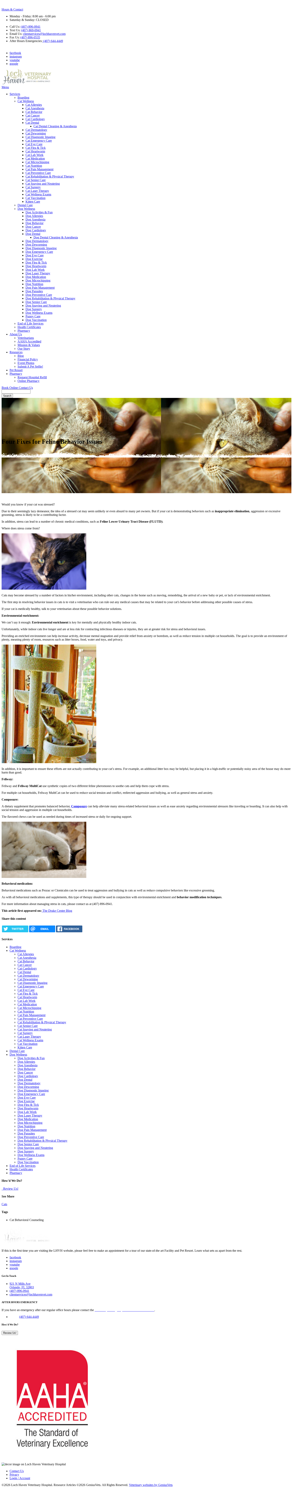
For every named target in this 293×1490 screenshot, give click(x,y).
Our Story (24, 348)
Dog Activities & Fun (39, 212)
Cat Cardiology (35, 119)
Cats (4, 1204)
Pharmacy (24, 330)
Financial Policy (28, 359)
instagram (16, 56)
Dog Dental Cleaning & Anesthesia (55, 237)
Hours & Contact (12, 9)
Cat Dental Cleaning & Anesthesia (55, 126)
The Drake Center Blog (57, 910)
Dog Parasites (34, 291)
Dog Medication (36, 277)
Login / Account (20, 1478)
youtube (15, 60)
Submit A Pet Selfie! (30, 366)
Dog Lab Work (35, 269)
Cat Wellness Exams (38, 194)
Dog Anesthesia (35, 219)
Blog (21, 355)
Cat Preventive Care (38, 173)
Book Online (10, 387)
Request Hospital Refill (32, 377)
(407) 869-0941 (31, 30)
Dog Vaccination (36, 320)
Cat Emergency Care (39, 140)
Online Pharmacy (28, 381)
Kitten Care (33, 201)
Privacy (14, 1474)
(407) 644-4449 (52, 41)
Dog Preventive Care (39, 294)
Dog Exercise (34, 259)
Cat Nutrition (34, 165)
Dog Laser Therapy (38, 273)
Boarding (23, 97)
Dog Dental (33, 234)
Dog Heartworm (36, 266)
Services (15, 94)
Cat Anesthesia (35, 108)
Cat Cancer (33, 115)
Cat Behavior (34, 112)
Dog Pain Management (40, 287)
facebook (15, 53)
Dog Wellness (26, 208)
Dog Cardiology (36, 230)
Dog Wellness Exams (39, 312)
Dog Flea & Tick (36, 262)
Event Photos (26, 363)
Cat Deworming (36, 133)
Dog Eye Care (35, 255)
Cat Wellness (26, 101)
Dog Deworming (36, 244)
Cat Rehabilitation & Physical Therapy (50, 176)
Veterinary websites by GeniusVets (151, 1485)
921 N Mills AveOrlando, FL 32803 (22, 1285)
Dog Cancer (33, 226)
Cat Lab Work (34, 155)
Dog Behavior (34, 223)
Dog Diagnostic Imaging (41, 248)
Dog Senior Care (36, 302)
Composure (79, 806)
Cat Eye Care (34, 144)
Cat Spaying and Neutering (43, 183)
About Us (16, 334)
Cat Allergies (34, 104)
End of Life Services (30, 323)
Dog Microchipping (38, 280)
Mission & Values (29, 345)
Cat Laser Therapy (37, 190)
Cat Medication (35, 158)
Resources (16, 352)
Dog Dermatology (37, 241)
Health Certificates (29, 327)
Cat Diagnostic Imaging (40, 137)
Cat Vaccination (35, 198)
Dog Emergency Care (39, 251)
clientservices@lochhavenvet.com (44, 33)
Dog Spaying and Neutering (43, 305)
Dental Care (25, 205)
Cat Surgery (33, 187)
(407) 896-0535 (30, 37)
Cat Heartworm (35, 151)
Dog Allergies (34, 216)
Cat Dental (32, 122)
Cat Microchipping (37, 162)
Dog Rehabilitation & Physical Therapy (50, 298)
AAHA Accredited (29, 341)
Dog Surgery (34, 309)
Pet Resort (16, 370)
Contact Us (26, 387)
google (14, 63)
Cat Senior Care (36, 180)
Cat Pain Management (39, 169)
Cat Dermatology (36, 130)
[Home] (26, 83)
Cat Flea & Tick (36, 147)
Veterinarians (26, 338)
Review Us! (10, 1188)
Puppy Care (33, 316)
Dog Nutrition (34, 284)
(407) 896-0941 (30, 26)
